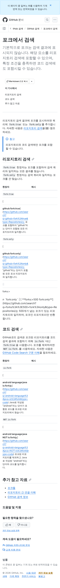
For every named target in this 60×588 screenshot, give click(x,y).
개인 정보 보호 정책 (11, 530)
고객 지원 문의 (13, 549)
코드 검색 (11, 329)
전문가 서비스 (29, 576)
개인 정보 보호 (45, 572)
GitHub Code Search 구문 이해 (21, 352)
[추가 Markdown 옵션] (31, 81)
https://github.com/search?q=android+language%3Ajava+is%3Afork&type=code (15, 396)
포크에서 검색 (50, 28)
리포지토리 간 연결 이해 (22, 492)
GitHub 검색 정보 (18, 496)
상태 (5, 576)
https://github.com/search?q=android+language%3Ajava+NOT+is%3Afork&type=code (16, 447)
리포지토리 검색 (33, 128)
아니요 (24, 524)
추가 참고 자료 (15, 479)
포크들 (11, 487)
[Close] (50, 5)
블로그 (41, 576)
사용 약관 (31, 572)
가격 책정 (14, 576)
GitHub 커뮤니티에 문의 (18, 545)
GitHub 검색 (17, 28)
